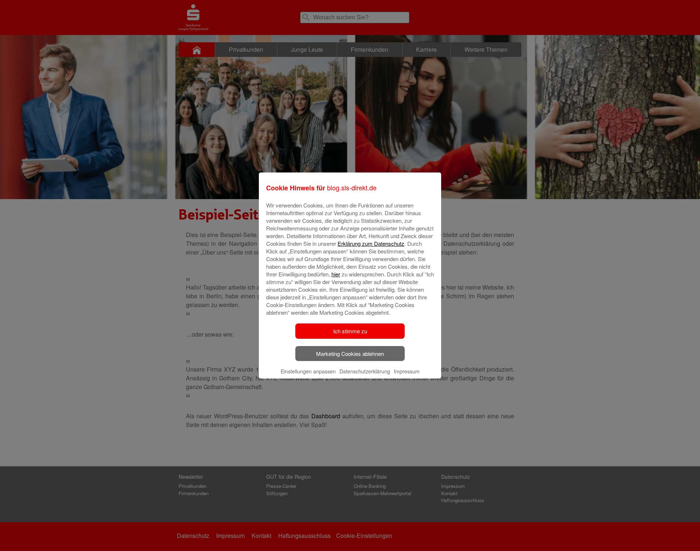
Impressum (407, 371)
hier (335, 274)
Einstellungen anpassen (308, 371)
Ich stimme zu (350, 331)
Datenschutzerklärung (364, 371)
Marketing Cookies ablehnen (350, 353)
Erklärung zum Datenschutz (371, 243)
